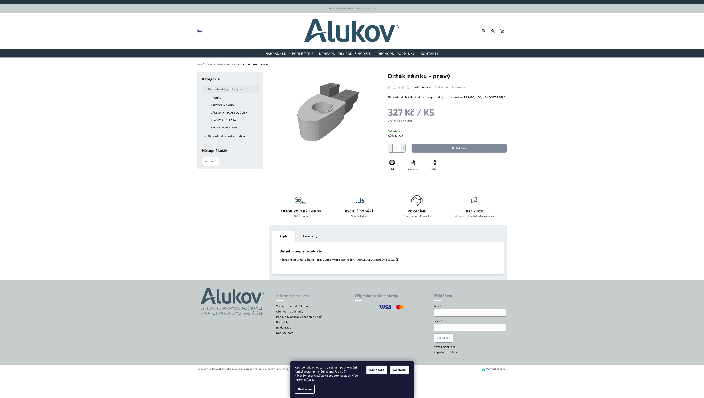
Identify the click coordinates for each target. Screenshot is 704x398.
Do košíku (461, 148)
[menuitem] (289, 54)
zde (310, 380)
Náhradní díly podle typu (225, 89)
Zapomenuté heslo (446, 352)
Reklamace (283, 328)
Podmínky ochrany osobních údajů (299, 317)
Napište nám (284, 333)
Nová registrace (445, 347)
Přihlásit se (443, 338)
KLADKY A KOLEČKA (223, 120)
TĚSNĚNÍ (216, 98)
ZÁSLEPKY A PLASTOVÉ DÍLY (229, 113)
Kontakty (282, 322)
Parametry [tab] (310, 236)
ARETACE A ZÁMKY (222, 105)
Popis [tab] (283, 236)
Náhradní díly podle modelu (226, 136)
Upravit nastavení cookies (283, 369)
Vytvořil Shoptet (496, 369)
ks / (210, 161)
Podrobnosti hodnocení (450, 87)
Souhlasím (399, 370)
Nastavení (305, 389)
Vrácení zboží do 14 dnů (292, 306)
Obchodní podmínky (289, 312)
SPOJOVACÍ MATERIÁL (225, 127)
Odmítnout (376, 370)
